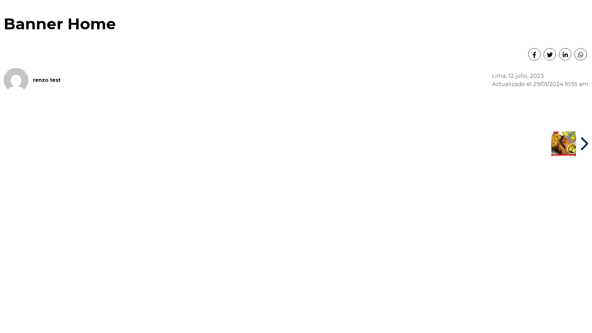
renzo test (46, 80)
